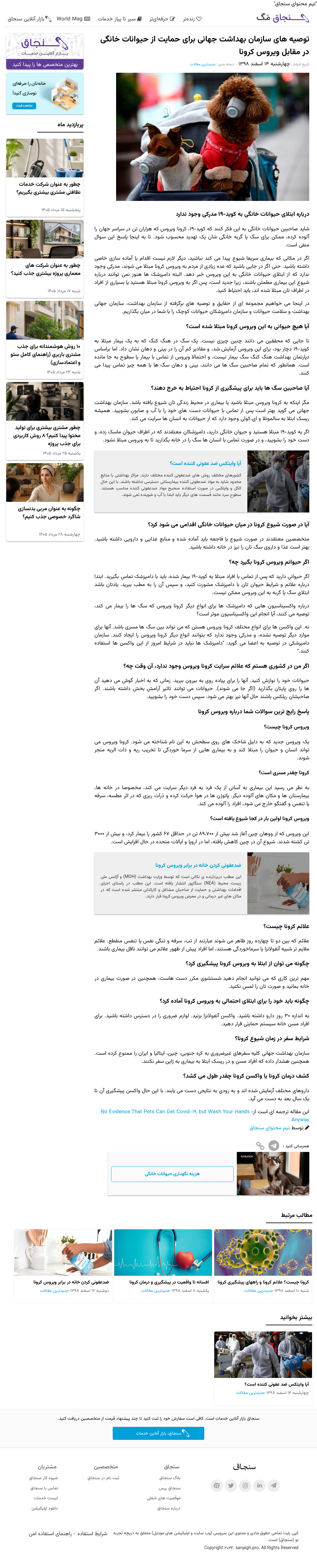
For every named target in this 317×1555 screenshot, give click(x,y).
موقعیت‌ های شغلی (163, 1498)
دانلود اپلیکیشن (45, 1508)
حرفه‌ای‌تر (159, 19)
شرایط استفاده (92, 1534)
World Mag (70, 19)
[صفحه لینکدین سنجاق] (259, 1485)
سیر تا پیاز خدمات (117, 19)
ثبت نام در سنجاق (103, 1478)
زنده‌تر (189, 19)
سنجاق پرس (169, 1488)
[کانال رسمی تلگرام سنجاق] (273, 1485)
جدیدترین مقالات (202, 64)
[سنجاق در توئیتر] (231, 1485)
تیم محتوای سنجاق (270, 1128)
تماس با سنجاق (44, 1488)
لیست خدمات (46, 1498)
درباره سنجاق (168, 1508)
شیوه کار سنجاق (43, 1478)
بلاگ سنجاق (169, 1478)
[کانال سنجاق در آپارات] (217, 1485)
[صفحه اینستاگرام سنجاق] (245, 1485)
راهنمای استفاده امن (50, 1534)
